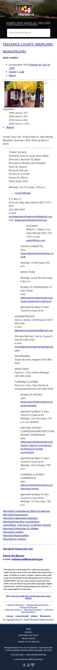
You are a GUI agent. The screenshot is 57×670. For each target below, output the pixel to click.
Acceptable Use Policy (29, 635)
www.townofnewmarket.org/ (31, 220)
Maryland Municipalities (16, 535)
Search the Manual (13, 555)
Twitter (28, 665)
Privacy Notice (28, 638)
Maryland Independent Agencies (20, 518)
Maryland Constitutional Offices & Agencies (26, 511)
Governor (9, 616)
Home (28, 629)
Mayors (12, 75)
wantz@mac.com (35, 240)
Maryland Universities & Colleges (21, 528)
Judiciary (34, 616)
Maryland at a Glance (14, 539)
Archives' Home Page (15, 605)
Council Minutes (23, 193)
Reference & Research (28, 607)
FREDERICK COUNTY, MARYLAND (28, 44)
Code (21, 71)
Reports (10, 127)
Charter (12, 71)
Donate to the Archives (28, 642)
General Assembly (22, 616)
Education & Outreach (33, 609)
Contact (28, 632)
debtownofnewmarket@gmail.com (34, 330)
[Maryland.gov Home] (28, 12)
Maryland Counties (13, 532)
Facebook (24, 665)
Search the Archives (13, 609)
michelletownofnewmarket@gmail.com (30, 216)
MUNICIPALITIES (14, 51)
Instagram (32, 665)
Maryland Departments (15, 514)
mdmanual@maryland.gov (27, 559)
